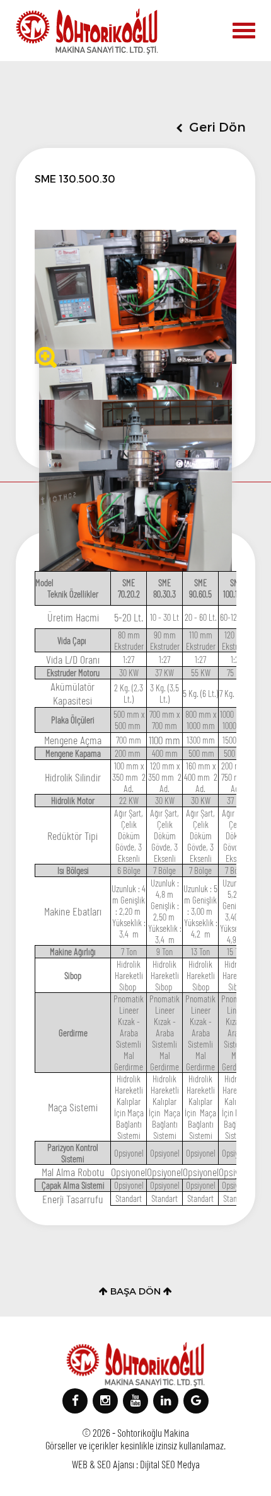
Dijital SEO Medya (170, 1464)
